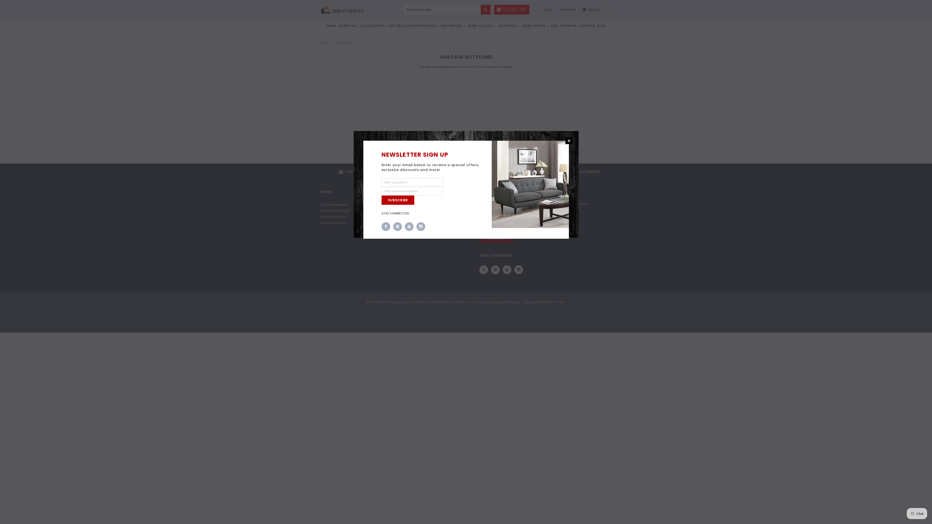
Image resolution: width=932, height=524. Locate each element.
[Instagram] (420, 227)
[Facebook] (386, 227)
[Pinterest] (397, 227)
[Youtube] (409, 227)
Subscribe (398, 200)
